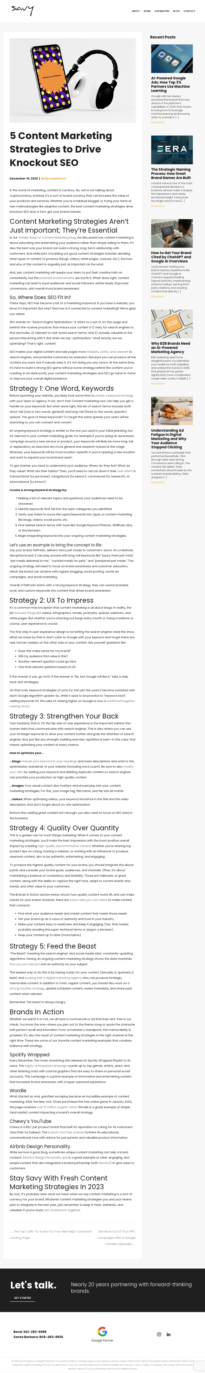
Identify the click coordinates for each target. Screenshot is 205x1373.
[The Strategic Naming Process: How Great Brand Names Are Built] (172, 150)
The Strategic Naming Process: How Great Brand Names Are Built (171, 173)
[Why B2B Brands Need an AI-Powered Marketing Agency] (172, 324)
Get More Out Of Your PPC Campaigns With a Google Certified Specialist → (116, 1232)
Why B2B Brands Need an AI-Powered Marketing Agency (170, 347)
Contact (189, 11)
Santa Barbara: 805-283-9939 (38, 1337)
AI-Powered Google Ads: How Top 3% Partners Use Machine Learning (170, 84)
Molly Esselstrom (53, 178)
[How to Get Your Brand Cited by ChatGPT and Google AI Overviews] (172, 233)
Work (147, 11)
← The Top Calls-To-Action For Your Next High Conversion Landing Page (51, 1232)
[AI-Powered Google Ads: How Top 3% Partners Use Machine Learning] (172, 58)
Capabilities (162, 11)
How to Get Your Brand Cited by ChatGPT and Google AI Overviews (171, 257)
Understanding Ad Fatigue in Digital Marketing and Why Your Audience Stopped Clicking (168, 439)
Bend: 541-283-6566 (29, 1332)
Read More (158, 122)
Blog (176, 11)
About (136, 11)
